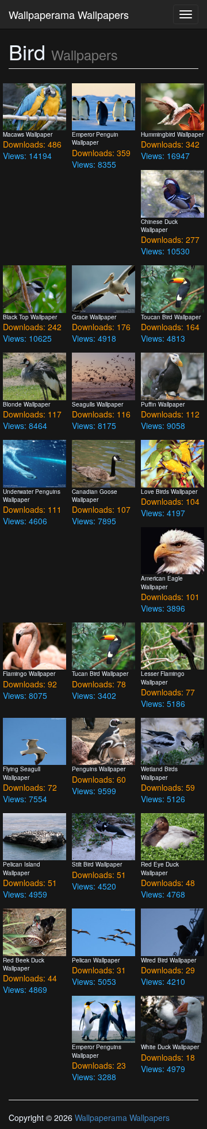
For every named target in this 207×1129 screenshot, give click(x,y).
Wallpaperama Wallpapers (69, 14)
